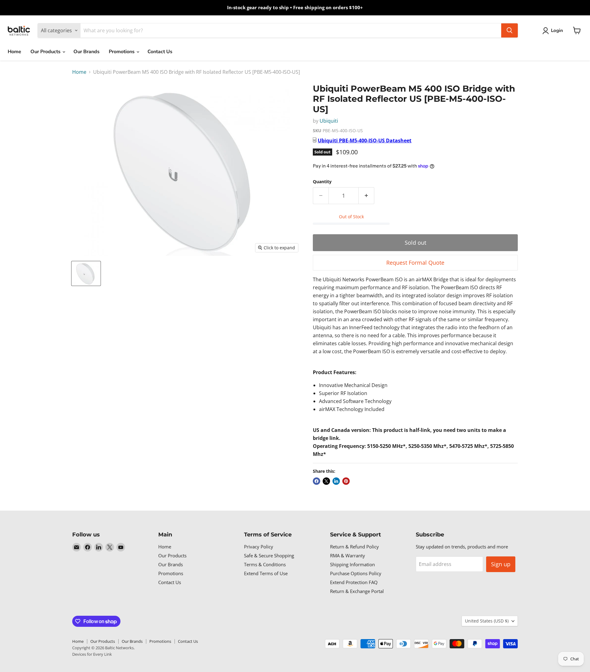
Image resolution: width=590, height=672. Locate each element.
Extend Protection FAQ (354, 582)
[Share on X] (326, 481)
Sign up (500, 564)
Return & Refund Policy (354, 547)
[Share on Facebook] (316, 481)
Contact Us (160, 51)
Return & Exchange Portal (357, 591)
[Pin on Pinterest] (346, 481)
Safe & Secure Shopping (269, 555)
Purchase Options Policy (355, 573)
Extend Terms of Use (266, 573)
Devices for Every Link (92, 654)
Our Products (46, 51)
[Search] (509, 30)
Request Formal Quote (415, 262)
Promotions (122, 51)
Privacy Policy (258, 547)
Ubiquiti (329, 120)
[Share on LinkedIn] (336, 481)
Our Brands (86, 51)
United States (487, 621)
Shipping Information (352, 564)
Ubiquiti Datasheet (364, 140)
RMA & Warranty (347, 555)
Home (14, 51)
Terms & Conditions (265, 564)
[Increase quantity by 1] (366, 195)
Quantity (322, 181)
